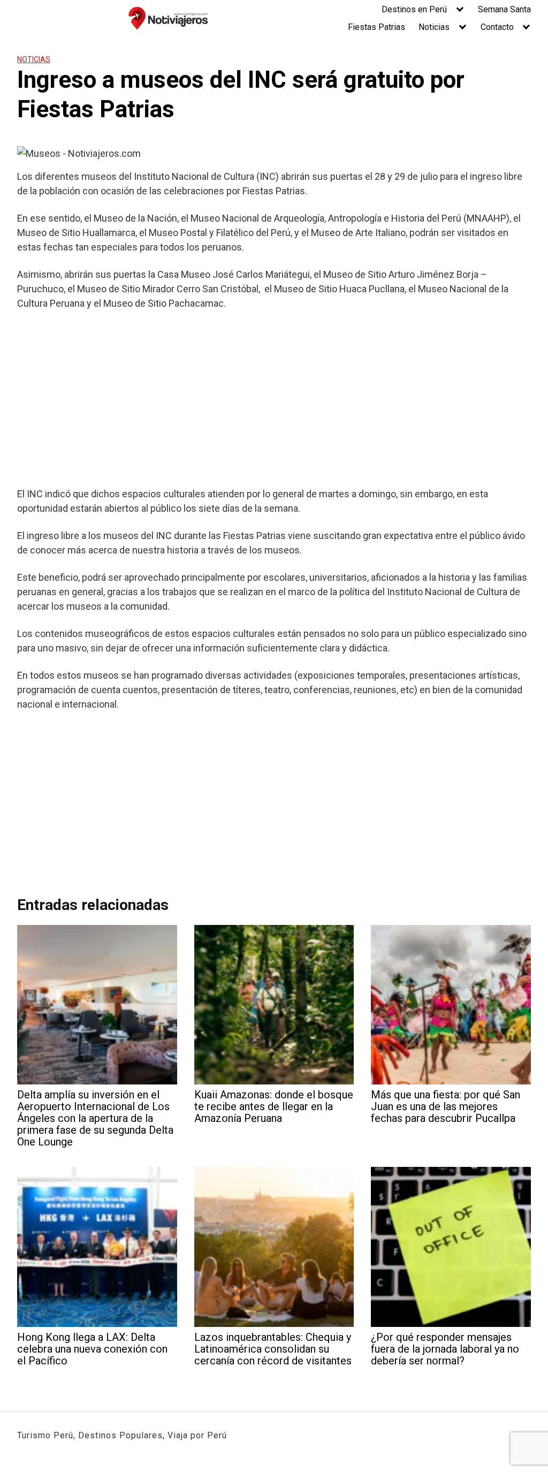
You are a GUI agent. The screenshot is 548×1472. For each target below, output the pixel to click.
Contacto (497, 27)
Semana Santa (504, 9)
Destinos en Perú (414, 9)
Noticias (434, 27)
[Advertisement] (274, 398)
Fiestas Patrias (376, 27)
